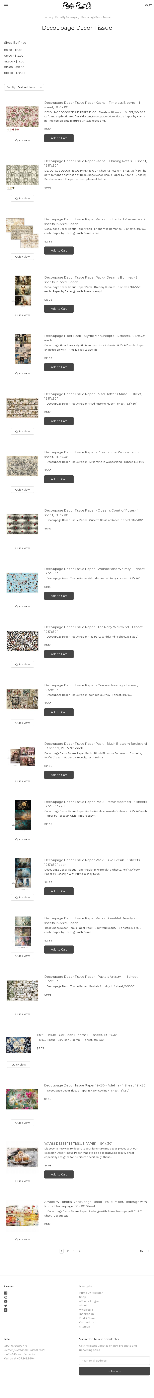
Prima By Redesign (91, 1292)
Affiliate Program (90, 1301)
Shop (82, 1297)
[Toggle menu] (5, 5)
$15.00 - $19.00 (14, 67)
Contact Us (86, 1322)
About (83, 1305)
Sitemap (84, 1326)
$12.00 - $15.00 (14, 61)
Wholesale (86, 1309)
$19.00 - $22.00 (14, 73)
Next (143, 1251)
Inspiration (86, 1314)
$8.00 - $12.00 (13, 55)
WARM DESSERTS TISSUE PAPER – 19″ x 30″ (78, 1143)
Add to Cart (59, 138)
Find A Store (87, 1318)
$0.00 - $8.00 (13, 50)
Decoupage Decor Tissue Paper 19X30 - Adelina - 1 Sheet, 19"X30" (95, 1085)
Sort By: (11, 87)
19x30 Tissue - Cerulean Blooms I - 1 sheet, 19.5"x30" (77, 1035)
